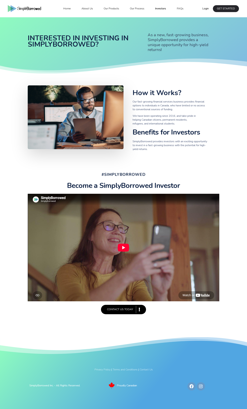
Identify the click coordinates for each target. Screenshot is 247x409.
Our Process (137, 8)
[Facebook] (191, 386)
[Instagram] (201, 386)
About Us (87, 8)
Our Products (111, 8)
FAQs (180, 8)
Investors (160, 8)
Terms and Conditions (125, 369)
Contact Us (146, 369)
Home (67, 8)
